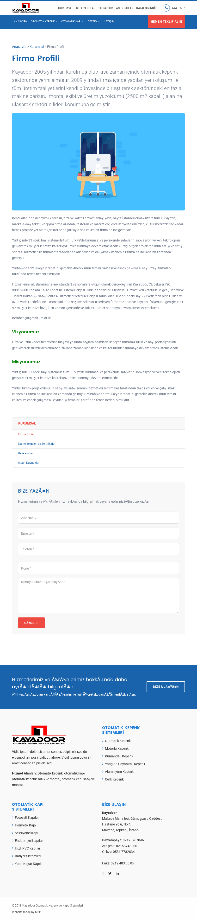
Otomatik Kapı (71, 21)
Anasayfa (20, 21)
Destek (92, 21)
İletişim (109, 21)
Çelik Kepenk (114, 779)
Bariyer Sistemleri (28, 856)
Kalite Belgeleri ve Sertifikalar (36, 444)
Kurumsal (65, 8)
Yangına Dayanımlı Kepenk (125, 763)
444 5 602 (178, 8)
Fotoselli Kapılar (27, 817)
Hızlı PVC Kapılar (27, 848)
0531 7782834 (124, 851)
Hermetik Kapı (25, 825)
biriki (38, 912)
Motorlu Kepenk (117, 748)
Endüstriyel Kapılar (29, 840)
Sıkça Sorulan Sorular (115, 8)
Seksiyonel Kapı (26, 833)
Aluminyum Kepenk (119, 771)
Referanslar (85, 8)
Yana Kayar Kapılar (29, 863)
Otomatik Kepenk (43, 21)
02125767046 (133, 840)
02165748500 (126, 846)
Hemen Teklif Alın (166, 21)
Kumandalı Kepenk (119, 756)
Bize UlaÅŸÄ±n (166, 687)
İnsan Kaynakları (29, 463)
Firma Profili (26, 434)
